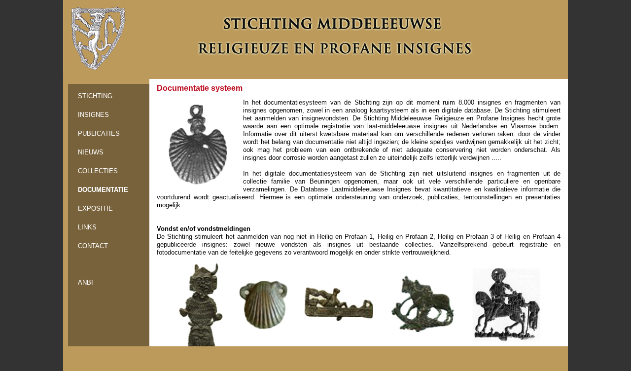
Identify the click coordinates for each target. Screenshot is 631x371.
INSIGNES (93, 114)
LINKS (87, 227)
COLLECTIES (98, 171)
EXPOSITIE (95, 208)
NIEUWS (91, 152)
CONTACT (93, 246)
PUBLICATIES (99, 133)
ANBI (85, 282)
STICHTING (95, 96)
